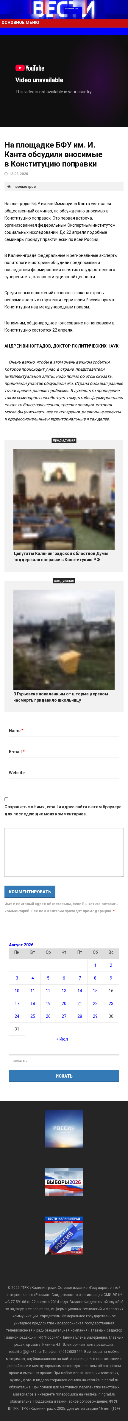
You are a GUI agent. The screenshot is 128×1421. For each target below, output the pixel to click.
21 (79, 1003)
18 (32, 1003)
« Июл (62, 1039)
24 (17, 1016)
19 (48, 1003)
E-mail (17, 751)
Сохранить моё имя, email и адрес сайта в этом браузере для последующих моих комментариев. (62, 810)
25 (32, 1016)
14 (79, 990)
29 (95, 1016)
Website (17, 772)
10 (17, 990)
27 (64, 1016)
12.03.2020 (18, 174)
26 (48, 1016)
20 (64, 1003)
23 (111, 1003)
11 (32, 990)
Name (16, 730)
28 (79, 1016)
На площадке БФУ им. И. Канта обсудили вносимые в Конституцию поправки (53, 154)
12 (48, 990)
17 (17, 1003)
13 (64, 990)
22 (95, 1003)
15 (95, 990)
